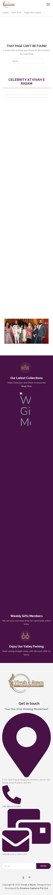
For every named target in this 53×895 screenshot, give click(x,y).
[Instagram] (29, 877)
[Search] (40, 61)
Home (5, 12)
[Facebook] (23, 877)
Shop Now (26, 386)
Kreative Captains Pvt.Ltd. (34, 888)
